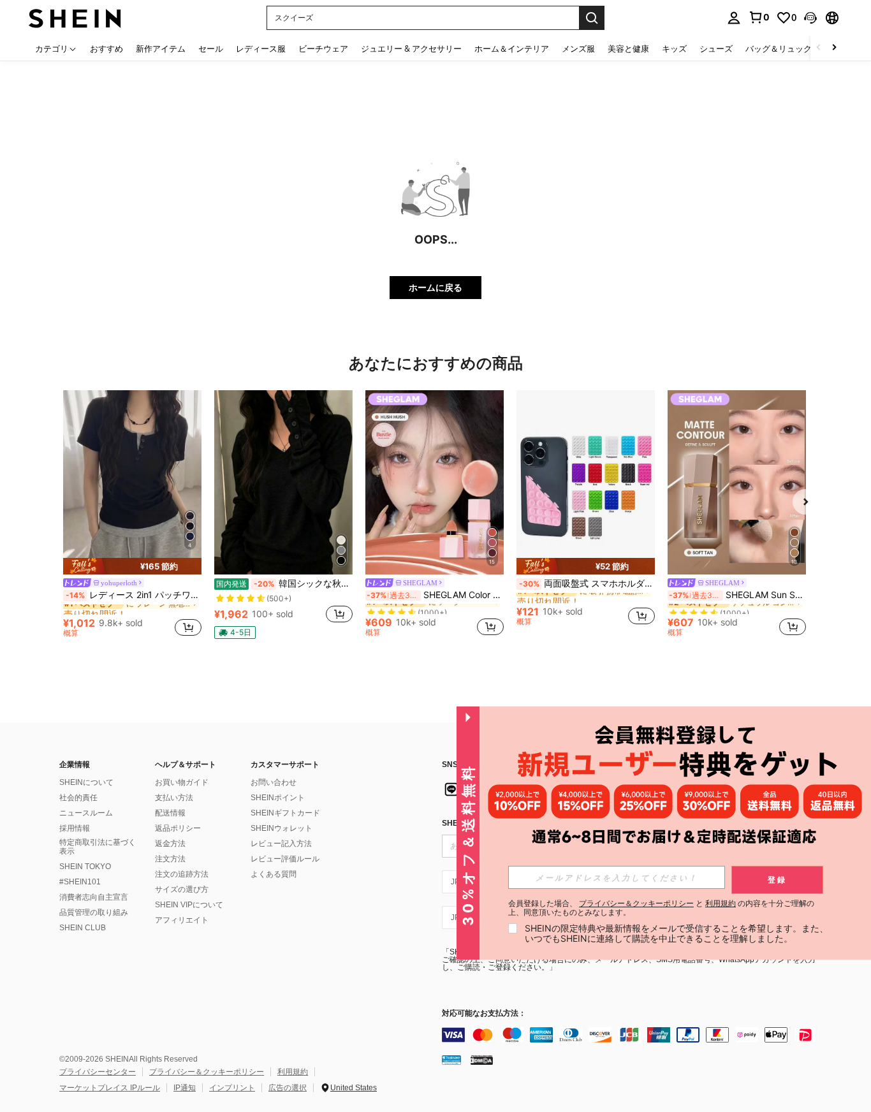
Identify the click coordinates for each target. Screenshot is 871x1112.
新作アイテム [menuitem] (161, 48)
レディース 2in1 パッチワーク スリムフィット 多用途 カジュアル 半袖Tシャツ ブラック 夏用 (133, 595)
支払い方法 (174, 797)
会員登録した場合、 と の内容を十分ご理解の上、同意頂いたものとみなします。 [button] (661, 908)
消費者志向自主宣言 (93, 897)
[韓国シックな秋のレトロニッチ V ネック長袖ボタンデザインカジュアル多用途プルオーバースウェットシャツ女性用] (283, 482)
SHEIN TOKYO (85, 866)
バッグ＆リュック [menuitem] (778, 48)
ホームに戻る (435, 287)
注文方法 (170, 858)
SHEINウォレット (281, 828)
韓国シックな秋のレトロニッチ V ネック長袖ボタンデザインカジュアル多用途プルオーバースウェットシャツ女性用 (284, 583)
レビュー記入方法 (281, 843)
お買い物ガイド (182, 782)
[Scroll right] (834, 48)
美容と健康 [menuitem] (628, 48)
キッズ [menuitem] (674, 48)
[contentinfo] (633, 1034)
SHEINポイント (278, 797)
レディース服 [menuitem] (261, 48)
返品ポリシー (178, 828)
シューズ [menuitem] (716, 48)
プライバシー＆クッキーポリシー (206, 1071)
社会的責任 (78, 797)
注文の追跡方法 (182, 874)
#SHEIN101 (80, 881)
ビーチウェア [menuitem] (323, 48)
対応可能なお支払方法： (484, 1013)
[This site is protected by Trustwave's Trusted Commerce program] (451, 1059)
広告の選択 (287, 1087)
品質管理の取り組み (93, 912)
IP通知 (184, 1087)
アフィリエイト (182, 920)
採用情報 (74, 828)
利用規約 (292, 1071)
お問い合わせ (273, 782)
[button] (810, 18)
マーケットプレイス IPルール (109, 1087)
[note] (132, 566)
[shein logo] (75, 17)
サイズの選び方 (182, 889)
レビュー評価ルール (285, 858)
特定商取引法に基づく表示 (97, 847)
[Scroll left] (818, 48)
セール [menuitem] (210, 48)
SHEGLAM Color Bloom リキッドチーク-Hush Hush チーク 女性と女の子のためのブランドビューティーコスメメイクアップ (435, 595)
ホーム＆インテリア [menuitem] (511, 48)
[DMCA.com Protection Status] (482, 1059)
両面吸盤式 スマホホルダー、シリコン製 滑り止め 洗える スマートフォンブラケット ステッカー (587, 583)
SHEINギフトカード (285, 812)
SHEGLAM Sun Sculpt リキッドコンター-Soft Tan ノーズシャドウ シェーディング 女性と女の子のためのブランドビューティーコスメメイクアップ (737, 595)
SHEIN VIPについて (189, 904)
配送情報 (170, 812)
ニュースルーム (86, 812)
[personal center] (734, 18)
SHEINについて (86, 782)
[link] (759, 17)
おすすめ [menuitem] (106, 48)
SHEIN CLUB (82, 927)
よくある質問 (273, 874)
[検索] (591, 18)
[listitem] (132, 515)
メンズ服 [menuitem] (578, 48)
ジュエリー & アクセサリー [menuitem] (411, 48)
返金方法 (170, 843)
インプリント (232, 1087)
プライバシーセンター (97, 1071)
